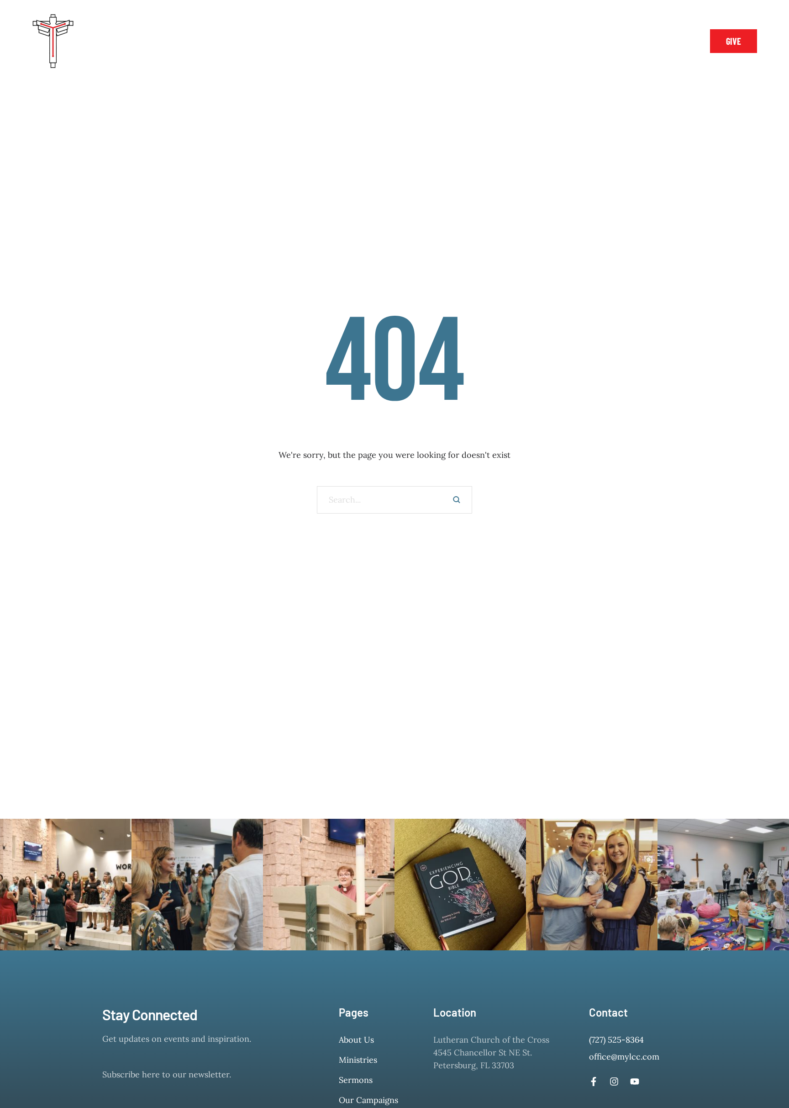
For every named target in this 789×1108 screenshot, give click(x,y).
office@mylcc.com (624, 1056)
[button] (142, 41)
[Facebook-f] (648, 41)
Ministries (358, 1060)
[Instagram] (668, 41)
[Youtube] (634, 1081)
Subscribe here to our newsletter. (166, 1074)
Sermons (356, 1080)
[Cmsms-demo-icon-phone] (627, 41)
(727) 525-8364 (616, 1039)
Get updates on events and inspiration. (176, 1039)
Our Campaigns (368, 1100)
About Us (356, 1039)
